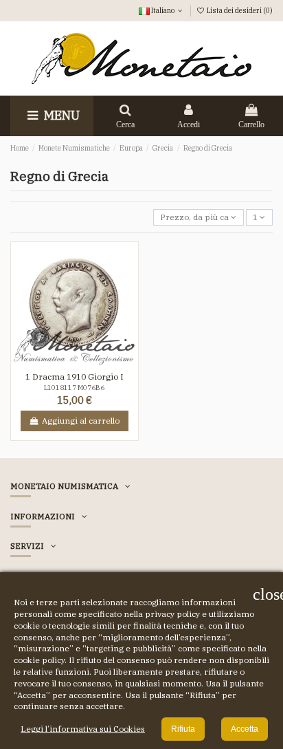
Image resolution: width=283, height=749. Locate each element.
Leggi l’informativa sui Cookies (83, 729)
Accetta (244, 729)
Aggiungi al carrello (81, 420)
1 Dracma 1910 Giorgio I (74, 376)
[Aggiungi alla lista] (66, 362)
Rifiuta (183, 729)
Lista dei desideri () (239, 10)
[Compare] (82, 362)
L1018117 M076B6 (74, 387)
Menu (60, 115)
